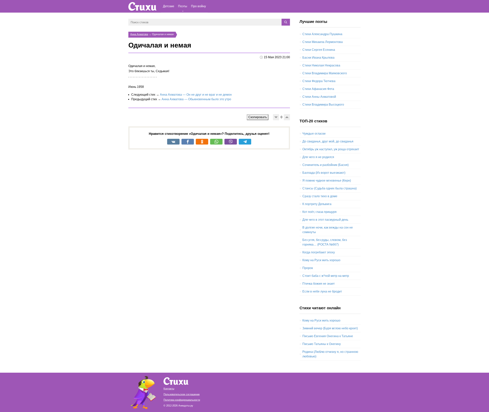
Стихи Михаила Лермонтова (322, 42)
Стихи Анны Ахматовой (319, 96)
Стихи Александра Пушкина (322, 34)
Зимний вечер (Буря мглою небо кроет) (330, 328)
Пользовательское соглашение (182, 394)
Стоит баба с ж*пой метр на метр (325, 275)
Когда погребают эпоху (318, 252)
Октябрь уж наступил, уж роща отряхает (330, 149)
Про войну (198, 6)
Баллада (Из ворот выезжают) (323, 172)
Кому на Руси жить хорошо (321, 260)
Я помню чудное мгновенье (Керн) (326, 180)
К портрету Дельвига (316, 204)
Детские (168, 6)
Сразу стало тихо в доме (319, 196)
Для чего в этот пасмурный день (325, 219)
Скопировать (257, 117)
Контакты (169, 388)
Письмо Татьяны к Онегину (321, 344)
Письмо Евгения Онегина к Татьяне (327, 336)
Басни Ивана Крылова (318, 57)
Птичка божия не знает (318, 283)
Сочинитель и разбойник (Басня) (325, 164)
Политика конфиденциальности (182, 399)
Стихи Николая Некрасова (321, 65)
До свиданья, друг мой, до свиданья (327, 141)
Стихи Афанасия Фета (318, 88)
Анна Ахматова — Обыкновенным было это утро (196, 99)
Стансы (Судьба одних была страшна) (329, 188)
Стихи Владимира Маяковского (324, 73)
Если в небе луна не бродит (322, 291)
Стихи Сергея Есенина (318, 49)
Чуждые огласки (313, 133)
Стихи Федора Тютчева (318, 81)
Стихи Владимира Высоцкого (323, 104)
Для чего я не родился (318, 157)
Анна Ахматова (139, 34)
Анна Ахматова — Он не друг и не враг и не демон (196, 94)
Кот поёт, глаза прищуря (319, 211)
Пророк (307, 268)
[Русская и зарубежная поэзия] (142, 6)
